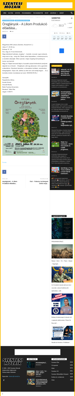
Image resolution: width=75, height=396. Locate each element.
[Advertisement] (49, 5)
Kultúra (10, 13)
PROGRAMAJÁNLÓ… (58, 241)
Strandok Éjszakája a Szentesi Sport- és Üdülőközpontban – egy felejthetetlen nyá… (67, 120)
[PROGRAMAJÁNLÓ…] (62, 228)
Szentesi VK (55, 371)
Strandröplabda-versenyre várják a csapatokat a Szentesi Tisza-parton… (66, 95)
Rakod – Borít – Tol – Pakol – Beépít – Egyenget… (41, 372)
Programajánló (26, 13)
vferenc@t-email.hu (14, 376)
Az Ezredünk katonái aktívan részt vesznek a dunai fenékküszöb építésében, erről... (41, 382)
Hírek (4, 13)
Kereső (62, 13)
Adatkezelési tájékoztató (9, 370)
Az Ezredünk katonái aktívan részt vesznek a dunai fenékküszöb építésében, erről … (61, 288)
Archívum (53, 13)
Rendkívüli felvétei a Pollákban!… (61, 342)
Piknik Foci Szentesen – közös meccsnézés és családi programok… (67, 145)
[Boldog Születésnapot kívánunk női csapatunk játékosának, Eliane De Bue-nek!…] (62, 304)
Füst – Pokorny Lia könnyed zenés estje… (39, 182)
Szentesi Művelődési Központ (26, 17)
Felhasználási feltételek (9, 372)
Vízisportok (54, 365)
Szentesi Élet (55, 362)
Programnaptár (38, 13)
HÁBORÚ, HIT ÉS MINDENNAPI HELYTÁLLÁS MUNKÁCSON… (66, 72)
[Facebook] (4, 36)
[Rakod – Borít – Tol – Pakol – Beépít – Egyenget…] (62, 251)
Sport (46, 13)
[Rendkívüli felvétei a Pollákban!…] (62, 333)
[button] (71, 13)
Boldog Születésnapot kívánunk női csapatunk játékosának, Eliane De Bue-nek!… (62, 320)
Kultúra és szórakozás (13, 17)
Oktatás (17, 13)
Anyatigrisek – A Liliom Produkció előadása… (9, 182)
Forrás (4, 162)
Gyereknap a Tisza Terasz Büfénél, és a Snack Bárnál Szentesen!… (67, 170)
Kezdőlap (4, 17)
